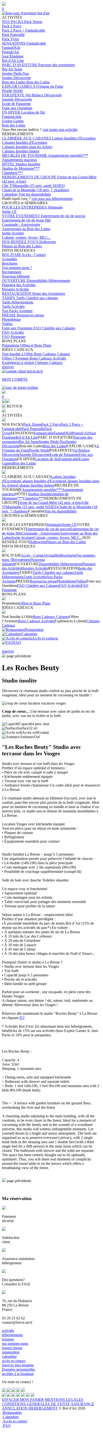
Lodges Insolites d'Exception (74, 138)
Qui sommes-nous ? (17, 268)
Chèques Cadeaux (49, 363)
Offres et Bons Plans (35, 345)
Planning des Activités (18, 285)
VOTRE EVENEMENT (21, 216)
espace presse (12, 1348)
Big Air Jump (12, 69)
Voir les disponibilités (35, 194)
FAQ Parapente (13, 337)
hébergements (12, 1335)
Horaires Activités (15, 289)
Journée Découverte (17, 99)
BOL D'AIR (12, 255)
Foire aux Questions (17, 108)
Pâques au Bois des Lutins (22, 246)
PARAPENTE (13, 95)
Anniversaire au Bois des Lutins (26, 229)
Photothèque (11, 319)
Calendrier (10, 194)
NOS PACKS (13, 22)
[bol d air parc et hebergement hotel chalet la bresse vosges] (26, 13)
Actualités (9, 259)
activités (8, 1331)
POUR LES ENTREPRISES (25, 207)
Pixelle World (12, 91)
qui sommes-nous (15, 1343)
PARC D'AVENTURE (20, 65)
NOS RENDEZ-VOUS (20, 242)
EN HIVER (11, 112)
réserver (8, 367)
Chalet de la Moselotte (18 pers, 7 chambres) (35, 190)
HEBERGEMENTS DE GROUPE (29, 177)
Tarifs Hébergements (17, 302)
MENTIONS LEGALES (64, 1400)
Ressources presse (30, 315)
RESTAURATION (17, 293)
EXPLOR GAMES (17, 86)
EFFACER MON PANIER (23, 1400)
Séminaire (55, 207)
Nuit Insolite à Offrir (18, 354)
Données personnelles (18, 1369)
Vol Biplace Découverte (43, 95)
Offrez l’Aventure (16, 358)
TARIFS (9, 298)
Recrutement (11, 272)
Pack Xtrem (33, 22)
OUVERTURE (14, 281)
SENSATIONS (14, 43)
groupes (8, 1339)
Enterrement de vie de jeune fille (26, 220)
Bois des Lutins (14, 82)
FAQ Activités (13, 332)
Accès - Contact (34, 255)
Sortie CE (9, 212)
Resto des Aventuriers (48, 293)
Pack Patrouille (13, 35)
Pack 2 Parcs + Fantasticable (23, 30)
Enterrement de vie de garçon (63, 216)
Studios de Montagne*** (21, 168)
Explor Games (13, 121)
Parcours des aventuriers (56, 65)
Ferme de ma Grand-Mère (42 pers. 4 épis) (50, 503)
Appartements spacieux (19, 160)
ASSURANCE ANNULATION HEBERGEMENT (48, 1406)
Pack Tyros (10, 39)
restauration (10, 1352)
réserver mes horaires (18, 1365)
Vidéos (7, 324)
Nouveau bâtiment (16, 276)
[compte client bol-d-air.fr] (4, 401)
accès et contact (13, 1361)
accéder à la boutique (18, 1374)
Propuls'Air (10, 52)
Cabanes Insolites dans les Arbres (27, 147)
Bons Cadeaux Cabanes (52, 354)
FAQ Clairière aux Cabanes (54, 328)
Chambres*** (12, 173)
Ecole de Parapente (16, 104)
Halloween (47, 242)
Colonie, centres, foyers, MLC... (26, 237)
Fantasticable (36, 43)
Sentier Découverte (16, 78)
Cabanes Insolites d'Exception (24, 142)
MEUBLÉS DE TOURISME (25, 155)
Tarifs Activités (13, 306)
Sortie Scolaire (13, 233)
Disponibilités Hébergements (48, 281)
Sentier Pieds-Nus (15, 73)
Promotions (11, 345)
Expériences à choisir (18, 363)
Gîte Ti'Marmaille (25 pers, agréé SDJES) (33, 186)
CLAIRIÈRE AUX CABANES (27, 138)
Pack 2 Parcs (11, 26)
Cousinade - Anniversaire (21, 224)
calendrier (9, 1356)
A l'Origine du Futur (48, 86)
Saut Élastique (12, 56)
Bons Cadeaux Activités (48, 358)
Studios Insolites (28, 164)
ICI (21, 1018)
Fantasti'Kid (11, 48)
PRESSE (9, 315)
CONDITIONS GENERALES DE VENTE (36, 1404)
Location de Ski (33, 112)
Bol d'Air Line (13, 60)
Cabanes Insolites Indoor (20, 151)
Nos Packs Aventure (17, 311)
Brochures (9, 263)
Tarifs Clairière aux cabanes (37, 298)
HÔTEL (9, 164)
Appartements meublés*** (68, 155)
